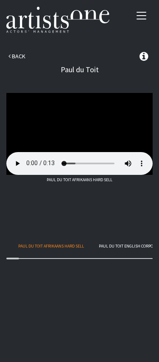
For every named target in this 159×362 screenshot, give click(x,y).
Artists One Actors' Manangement (57, 20)
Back (18, 56)
